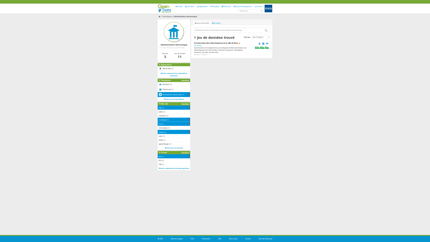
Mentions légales (177, 239)
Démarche (227, 6)
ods (257, 48)
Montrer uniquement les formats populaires (174, 168)
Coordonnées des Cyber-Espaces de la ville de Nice (216, 43)
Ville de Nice (198, 45)
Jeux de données (202, 23)
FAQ (219, 239)
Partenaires (206, 239)
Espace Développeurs (243, 6)
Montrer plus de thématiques (174, 99)
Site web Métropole (265, 239)
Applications (203, 6)
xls (266, 48)
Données (190, 6)
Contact (259, 6)
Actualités (215, 6)
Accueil (179, 6)
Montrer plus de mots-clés (174, 148)
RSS (161, 239)
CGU (192, 239)
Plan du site (233, 239)
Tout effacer (185, 80)
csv (261, 48)
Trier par (247, 37)
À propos (217, 23)
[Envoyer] (266, 30)
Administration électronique (185, 16)
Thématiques (167, 16)
